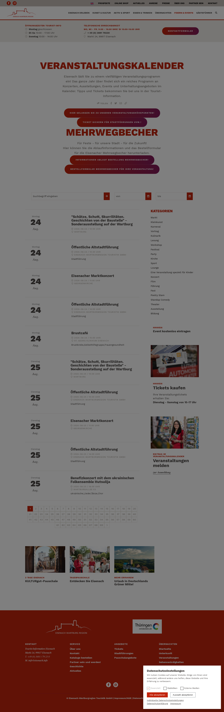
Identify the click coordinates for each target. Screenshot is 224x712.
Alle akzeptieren (157, 695)
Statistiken (172, 688)
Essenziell (155, 688)
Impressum (175, 703)
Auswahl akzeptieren (183, 695)
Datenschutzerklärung (157, 703)
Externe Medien (191, 688)
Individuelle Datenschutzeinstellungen (165, 700)
